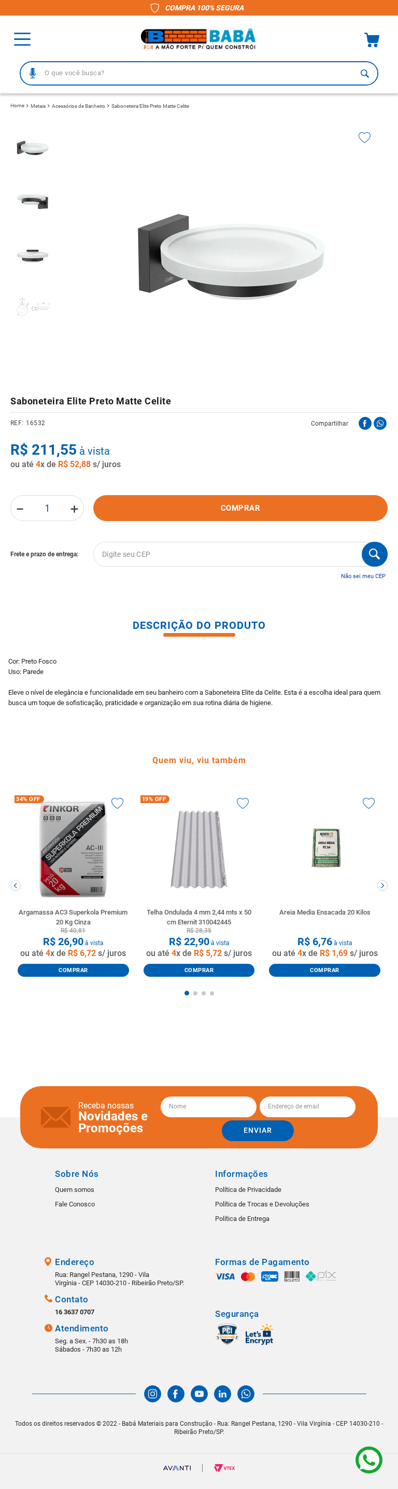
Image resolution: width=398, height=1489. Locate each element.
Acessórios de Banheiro (78, 106)
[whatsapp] (380, 423)
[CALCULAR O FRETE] (375, 554)
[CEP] (199, 554)
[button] (32, 73)
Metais (38, 106)
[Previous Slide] (15, 885)
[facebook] (365, 423)
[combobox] (199, 73)
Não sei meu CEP (363, 576)
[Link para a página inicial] (17, 106)
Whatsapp (369, 1459)
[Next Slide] (382, 885)
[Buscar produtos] (365, 73)
